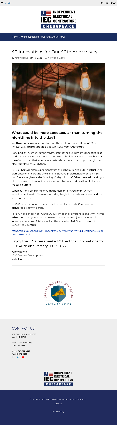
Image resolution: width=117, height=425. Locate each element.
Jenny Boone (21, 58)
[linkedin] (19, 357)
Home (15, 36)
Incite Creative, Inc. (79, 399)
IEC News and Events (54, 58)
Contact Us (23, 328)
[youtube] (24, 357)
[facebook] (14, 357)
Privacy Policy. (59, 412)
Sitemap (58, 404)
